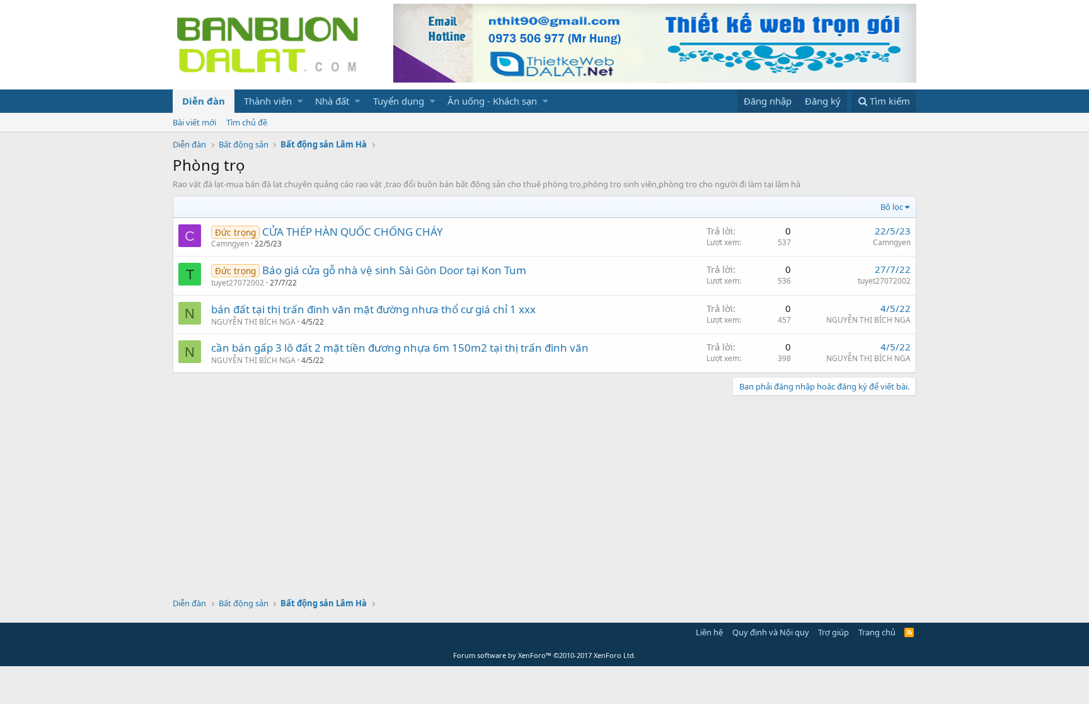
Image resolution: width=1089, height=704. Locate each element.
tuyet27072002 (237, 282)
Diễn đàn (203, 101)
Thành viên (268, 101)
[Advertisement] (544, 496)
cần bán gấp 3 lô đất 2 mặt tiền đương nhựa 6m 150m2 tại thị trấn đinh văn (400, 347)
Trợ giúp (833, 632)
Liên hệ (709, 632)
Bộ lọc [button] (891, 206)
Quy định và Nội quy (770, 632)
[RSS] (909, 632)
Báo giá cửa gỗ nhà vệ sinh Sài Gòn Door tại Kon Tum (394, 270)
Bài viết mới (194, 122)
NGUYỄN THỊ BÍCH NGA (253, 321)
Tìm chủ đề (246, 122)
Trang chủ (877, 632)
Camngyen (230, 243)
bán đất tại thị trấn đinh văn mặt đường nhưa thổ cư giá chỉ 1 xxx (373, 309)
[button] (300, 101)
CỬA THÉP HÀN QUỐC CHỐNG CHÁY (352, 231)
